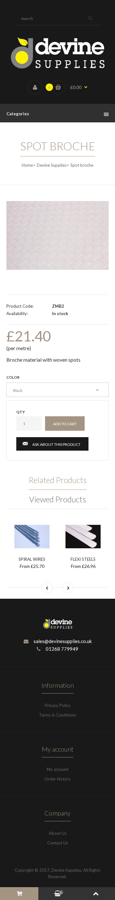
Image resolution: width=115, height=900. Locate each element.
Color (12, 377)
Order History (57, 778)
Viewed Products (57, 499)
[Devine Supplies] (57, 67)
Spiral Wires (32, 559)
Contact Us (57, 842)
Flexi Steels (83, 559)
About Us (57, 833)
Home (27, 165)
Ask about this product (56, 444)
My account (57, 769)
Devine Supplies (51, 165)
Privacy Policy (58, 705)
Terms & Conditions (57, 715)
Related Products (58, 480)
